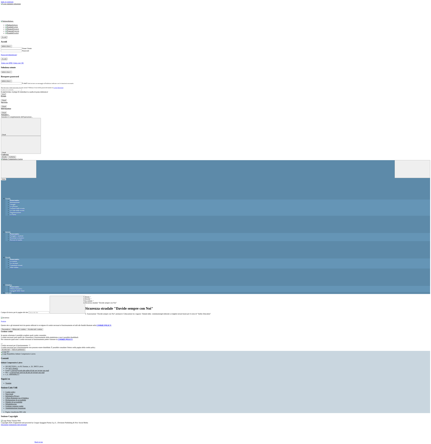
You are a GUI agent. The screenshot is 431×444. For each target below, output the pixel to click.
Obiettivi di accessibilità (13, 402)
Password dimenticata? (9, 55)
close (3, 179)
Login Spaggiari (58, 88)
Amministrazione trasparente (15, 408)
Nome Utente (27, 48)
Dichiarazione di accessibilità (15, 400)
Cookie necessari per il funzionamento (14, 345)
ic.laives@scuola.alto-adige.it (29, 370)
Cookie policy (10, 392)
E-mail (24, 83)
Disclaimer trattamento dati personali (14, 425)
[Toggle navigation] (18, 169)
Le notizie (88, 301)
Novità (87, 299)
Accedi (4, 37)
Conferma (12, 157)
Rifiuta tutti (19, 329)
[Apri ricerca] (412, 169)
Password (25, 51)
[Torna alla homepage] (215, 159)
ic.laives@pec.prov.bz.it (27, 372)
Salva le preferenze (18, 350)
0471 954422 (13, 368)
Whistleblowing (11, 404)
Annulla (4, 157)
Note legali (9, 394)
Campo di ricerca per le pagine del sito (14, 312)
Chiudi (4, 100)
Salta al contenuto (7, 2)
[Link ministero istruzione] (11, 4)
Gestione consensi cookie (14, 406)
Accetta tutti (35, 329)
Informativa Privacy (12, 396)
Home (87, 297)
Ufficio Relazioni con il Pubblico (17, 398)
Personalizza (6, 329)
